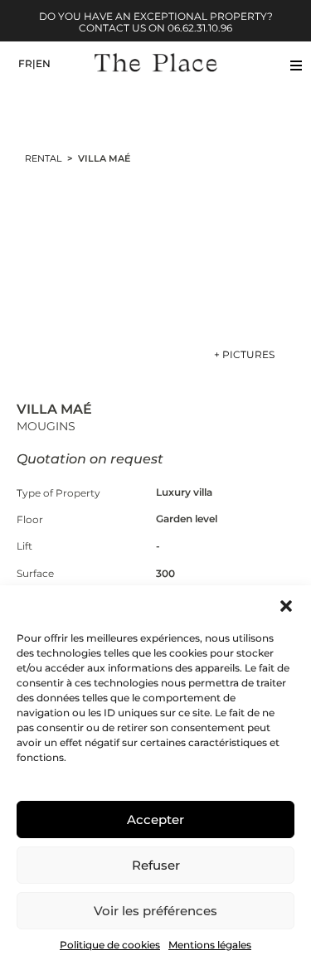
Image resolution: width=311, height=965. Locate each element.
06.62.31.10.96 (200, 28)
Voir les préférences (155, 911)
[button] (286, 606)
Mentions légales (209, 944)
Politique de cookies (110, 944)
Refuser (156, 865)
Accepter (155, 819)
